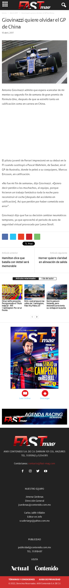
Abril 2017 (14, 13)
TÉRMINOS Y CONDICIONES (22, 580)
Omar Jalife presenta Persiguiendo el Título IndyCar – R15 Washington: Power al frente (12, 306)
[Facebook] (23, 471)
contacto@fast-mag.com (41, 463)
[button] (63, 5)
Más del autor (47, 279)
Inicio (4, 13)
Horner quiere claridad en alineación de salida (53, 260)
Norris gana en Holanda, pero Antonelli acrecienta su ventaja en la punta (56, 304)
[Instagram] (31, 471)
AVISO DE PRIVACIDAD (49, 580)
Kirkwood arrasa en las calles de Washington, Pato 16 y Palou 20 (34, 303)
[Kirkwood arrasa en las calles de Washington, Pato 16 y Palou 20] (34, 292)
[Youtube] (46, 471)
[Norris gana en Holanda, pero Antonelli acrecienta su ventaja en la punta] (57, 292)
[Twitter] (39, 471)
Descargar (45, 398)
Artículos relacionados (26, 279)
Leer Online (24, 398)
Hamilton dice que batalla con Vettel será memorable (15, 262)
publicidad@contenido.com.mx (34, 547)
